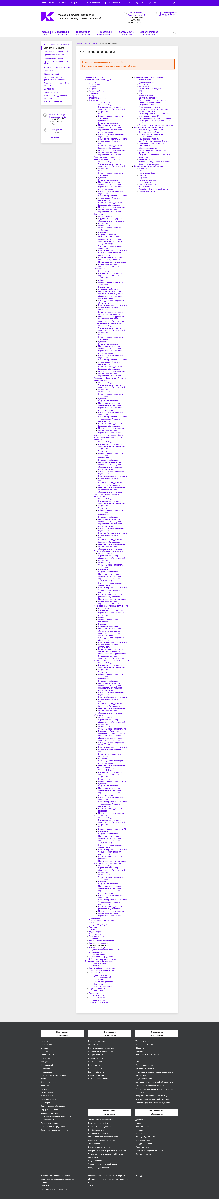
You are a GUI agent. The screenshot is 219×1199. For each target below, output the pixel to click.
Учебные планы (145, 80)
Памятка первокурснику (99, 1002)
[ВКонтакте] (137, 1175)
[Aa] (175, 3)
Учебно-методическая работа (56, 44)
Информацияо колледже (62, 33)
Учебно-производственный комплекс (55, 97)
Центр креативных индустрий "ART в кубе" (153, 1099)
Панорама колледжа (98, 954)
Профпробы (99, 979)
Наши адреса (94, 3)
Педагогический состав (108, 123)
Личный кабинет (113, 3)
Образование (104, 114)
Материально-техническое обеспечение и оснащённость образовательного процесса (111, 437)
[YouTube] (141, 1175)
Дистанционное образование (101, 941)
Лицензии (93, 927)
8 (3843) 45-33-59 (75, 3)
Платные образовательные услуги (112, 139)
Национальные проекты (54, 58)
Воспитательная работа (54, 48)
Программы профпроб (103, 982)
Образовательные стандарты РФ (108, 323)
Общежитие (94, 966)
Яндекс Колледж (51, 92)
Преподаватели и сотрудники (101, 920)
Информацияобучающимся (104, 33)
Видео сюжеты (95, 993)
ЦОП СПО (140, 3)
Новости (92, 82)
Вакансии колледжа (97, 948)
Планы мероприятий (102, 977)
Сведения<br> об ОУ (94, 77)
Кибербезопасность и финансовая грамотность (54, 79)
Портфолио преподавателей (56, 51)
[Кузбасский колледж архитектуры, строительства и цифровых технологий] (49, 16)
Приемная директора (168, 13)
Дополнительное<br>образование (150, 166)
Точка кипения (50, 71)
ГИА (140, 93)
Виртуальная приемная (99, 943)
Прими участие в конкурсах (150, 89)
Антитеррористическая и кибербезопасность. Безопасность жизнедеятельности (153, 109)
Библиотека (144, 86)
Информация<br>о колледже (98, 80)
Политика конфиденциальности (54, 1189)
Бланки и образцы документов (102, 968)
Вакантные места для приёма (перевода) (111, 661)
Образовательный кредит (54, 74)
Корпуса (92, 96)
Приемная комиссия (97, 963)
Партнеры (93, 938)
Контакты (55, 138)
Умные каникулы (146, 187)
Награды (93, 89)
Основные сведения (102, 102)
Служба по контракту (147, 191)
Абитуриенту (99, 715)
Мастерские (49, 89)
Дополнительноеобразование (149, 33)
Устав (91, 922)
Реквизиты (45, 1186)
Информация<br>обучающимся (148, 77)
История (92, 86)
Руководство (103, 121)
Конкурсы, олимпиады (148, 184)
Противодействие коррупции (110, 761)
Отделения (93, 93)
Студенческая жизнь (97, 989)
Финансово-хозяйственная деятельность (111, 606)
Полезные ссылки (96, 936)
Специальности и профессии (101, 970)
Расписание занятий (147, 82)
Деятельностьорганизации (126, 33)
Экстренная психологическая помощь (155, 118)
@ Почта (152, 3)
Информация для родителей (101, 957)
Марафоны (143, 178)
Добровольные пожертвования (102, 959)
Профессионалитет (97, 1000)
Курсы (141, 171)
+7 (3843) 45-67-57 (167, 15)
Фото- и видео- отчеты (103, 986)
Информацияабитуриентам (83, 33)
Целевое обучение (97, 998)
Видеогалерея (95, 932)
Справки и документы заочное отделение (156, 125)
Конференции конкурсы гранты (57, 67)
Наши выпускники (96, 995)
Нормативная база (147, 173)
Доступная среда (105, 763)
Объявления (94, 84)
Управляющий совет (97, 98)
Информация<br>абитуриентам (99, 961)
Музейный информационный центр (56, 63)
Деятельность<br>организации (148, 127)
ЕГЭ (140, 91)
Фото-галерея (95, 934)
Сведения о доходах (98, 925)
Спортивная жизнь (97, 991)
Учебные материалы (147, 96)
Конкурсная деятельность (54, 101)
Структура (93, 100)
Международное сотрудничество (112, 150)
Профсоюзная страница (54, 55)
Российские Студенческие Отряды (153, 189)
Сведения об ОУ (47, 33)
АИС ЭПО (128, 3)
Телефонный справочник (99, 91)
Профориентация (96, 973)
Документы (103, 112)
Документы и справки (148, 98)
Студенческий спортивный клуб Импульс (57, 84)
